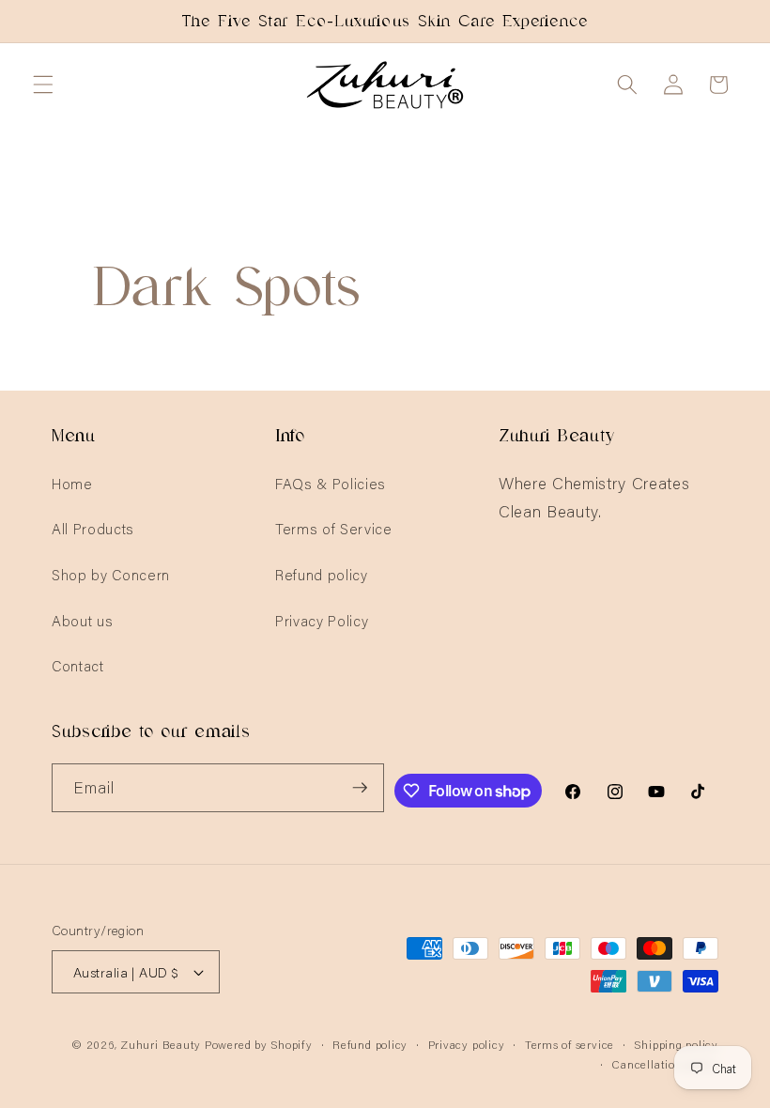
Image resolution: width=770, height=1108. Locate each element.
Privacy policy (466, 1044)
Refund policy (321, 574)
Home (72, 483)
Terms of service (569, 1044)
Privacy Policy (321, 620)
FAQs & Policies (330, 483)
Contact (78, 665)
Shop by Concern (111, 574)
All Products (93, 528)
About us (82, 620)
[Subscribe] (359, 787)
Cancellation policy (664, 1063)
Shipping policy (676, 1044)
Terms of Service (334, 528)
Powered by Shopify (259, 1044)
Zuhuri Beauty (160, 1044)
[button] (43, 84)
